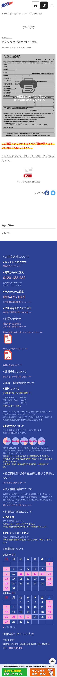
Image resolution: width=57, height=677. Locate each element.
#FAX (29, 47)
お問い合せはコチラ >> (12, 365)
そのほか (13, 14)
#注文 (23, 47)
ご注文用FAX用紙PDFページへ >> (17, 302)
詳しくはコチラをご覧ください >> (17, 377)
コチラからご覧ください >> (14, 483)
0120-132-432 (14, 278)
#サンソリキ (15, 47)
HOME (4, 14)
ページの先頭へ (52, 661)
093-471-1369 (14, 297)
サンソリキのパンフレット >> (15, 349)
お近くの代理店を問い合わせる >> (17, 312)
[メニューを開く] (51, 5)
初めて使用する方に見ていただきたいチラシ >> (22, 332)
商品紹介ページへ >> (11, 266)
